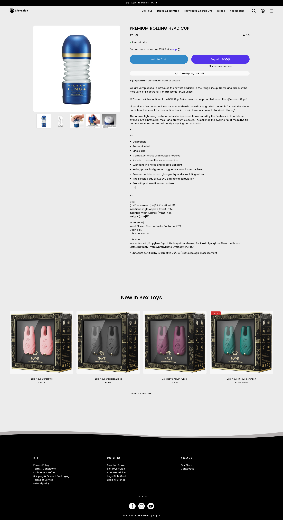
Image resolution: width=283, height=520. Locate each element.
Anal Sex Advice (116, 472)
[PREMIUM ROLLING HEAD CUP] (44, 121)
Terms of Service (43, 479)
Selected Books (116, 465)
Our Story (186, 465)
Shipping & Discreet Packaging (51, 476)
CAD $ (140, 496)
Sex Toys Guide (116, 468)
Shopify (156, 515)
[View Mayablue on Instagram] (141, 506)
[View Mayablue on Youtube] (150, 506)
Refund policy (41, 483)
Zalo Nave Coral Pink (41, 378)
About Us (186, 458)
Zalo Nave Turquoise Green (241, 378)
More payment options (220, 66)
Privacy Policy (41, 465)
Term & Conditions (44, 468)
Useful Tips (113, 458)
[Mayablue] (19, 11)
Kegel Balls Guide (117, 476)
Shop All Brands (116, 479)
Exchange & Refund (44, 472)
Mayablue (135, 515)
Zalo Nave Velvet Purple (175, 378)
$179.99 (41, 382)
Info (35, 458)
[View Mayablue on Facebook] (132, 506)
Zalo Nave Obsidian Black (108, 378)
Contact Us (187, 468)
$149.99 (241, 382)
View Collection (141, 393)
